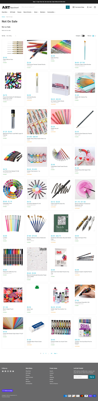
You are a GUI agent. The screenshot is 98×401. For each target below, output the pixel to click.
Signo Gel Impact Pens (80, 237)
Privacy (51, 381)
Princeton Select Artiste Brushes (83, 64)
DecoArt (52, 343)
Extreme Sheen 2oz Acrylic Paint (59, 341)
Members (42, 12)
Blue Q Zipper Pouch (8, 309)
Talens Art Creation (55, 102)
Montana (29, 310)
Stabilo (76, 98)
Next (55, 353)
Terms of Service (54, 383)
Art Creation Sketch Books (57, 101)
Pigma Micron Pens (8, 59)
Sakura (4, 60)
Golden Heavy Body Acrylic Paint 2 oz (36, 138)
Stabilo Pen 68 (54, 128)
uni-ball (76, 239)
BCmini (76, 171)
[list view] (95, 36)
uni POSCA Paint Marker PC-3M (11, 171)
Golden (28, 140)
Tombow (76, 344)
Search (51, 371)
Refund (51, 379)
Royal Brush (29, 98)
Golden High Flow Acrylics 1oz (58, 309)
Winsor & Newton (78, 206)
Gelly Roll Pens (54, 57)
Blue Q (4, 310)
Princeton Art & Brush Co (80, 65)
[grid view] (93, 36)
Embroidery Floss (7, 203)
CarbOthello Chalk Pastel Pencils (59, 166)
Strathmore (53, 240)
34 (51, 353)
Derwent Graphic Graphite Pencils (83, 271)
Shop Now (4, 12)
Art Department (6, 204)
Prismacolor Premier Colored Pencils (36, 64)
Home (3, 17)
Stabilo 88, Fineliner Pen (81, 97)
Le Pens (5, 237)
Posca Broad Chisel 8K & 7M (82, 302)
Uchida (4, 239)
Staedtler (29, 343)
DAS (52, 274)
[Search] (68, 7)
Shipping (52, 377)
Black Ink (29, 278)
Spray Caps (30, 309)
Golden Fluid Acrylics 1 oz (33, 171)
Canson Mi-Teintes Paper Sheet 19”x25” (13, 333)
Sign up (92, 377)
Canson (4, 335)
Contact (52, 373)
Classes (19, 12)
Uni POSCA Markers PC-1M (34, 203)
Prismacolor (29, 65)
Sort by (3, 35)
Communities (50, 12)
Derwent (76, 273)
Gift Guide (12, 12)
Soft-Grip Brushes (31, 97)
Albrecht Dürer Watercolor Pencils (83, 133)
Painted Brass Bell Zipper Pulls (82, 170)
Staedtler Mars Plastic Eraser (34, 341)
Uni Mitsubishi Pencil (7, 100)
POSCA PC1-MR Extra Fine (9, 271)
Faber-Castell (77, 135)
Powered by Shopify (6, 396)
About (36, 12)
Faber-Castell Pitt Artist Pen (58, 203)
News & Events (27, 12)
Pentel (4, 136)
